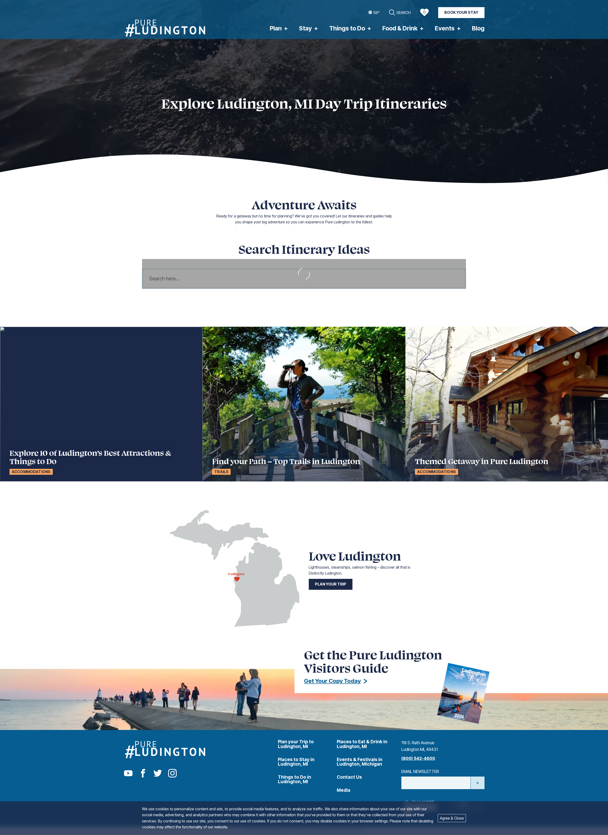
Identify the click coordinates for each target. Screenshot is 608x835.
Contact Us (349, 777)
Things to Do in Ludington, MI (294, 779)
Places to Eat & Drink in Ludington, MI (362, 744)
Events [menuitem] (445, 28)
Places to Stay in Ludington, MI (296, 762)
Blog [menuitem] (478, 28)
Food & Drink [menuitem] (400, 28)
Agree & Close (452, 818)
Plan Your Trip (330, 584)
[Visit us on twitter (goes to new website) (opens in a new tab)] (157, 773)
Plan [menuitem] (276, 28)
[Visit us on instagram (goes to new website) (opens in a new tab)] (172, 773)
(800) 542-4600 (418, 758)
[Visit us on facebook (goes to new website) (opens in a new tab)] (143, 773)
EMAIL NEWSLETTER (420, 771)
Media (343, 790)
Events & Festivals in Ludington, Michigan (359, 762)
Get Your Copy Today (332, 680)
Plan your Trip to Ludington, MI (296, 744)
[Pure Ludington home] (165, 28)
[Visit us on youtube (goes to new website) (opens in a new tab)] (128, 773)
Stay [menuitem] (305, 28)
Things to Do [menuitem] (347, 28)
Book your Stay (461, 12)
